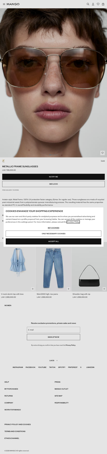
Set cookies (53, 228)
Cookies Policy (73, 222)
